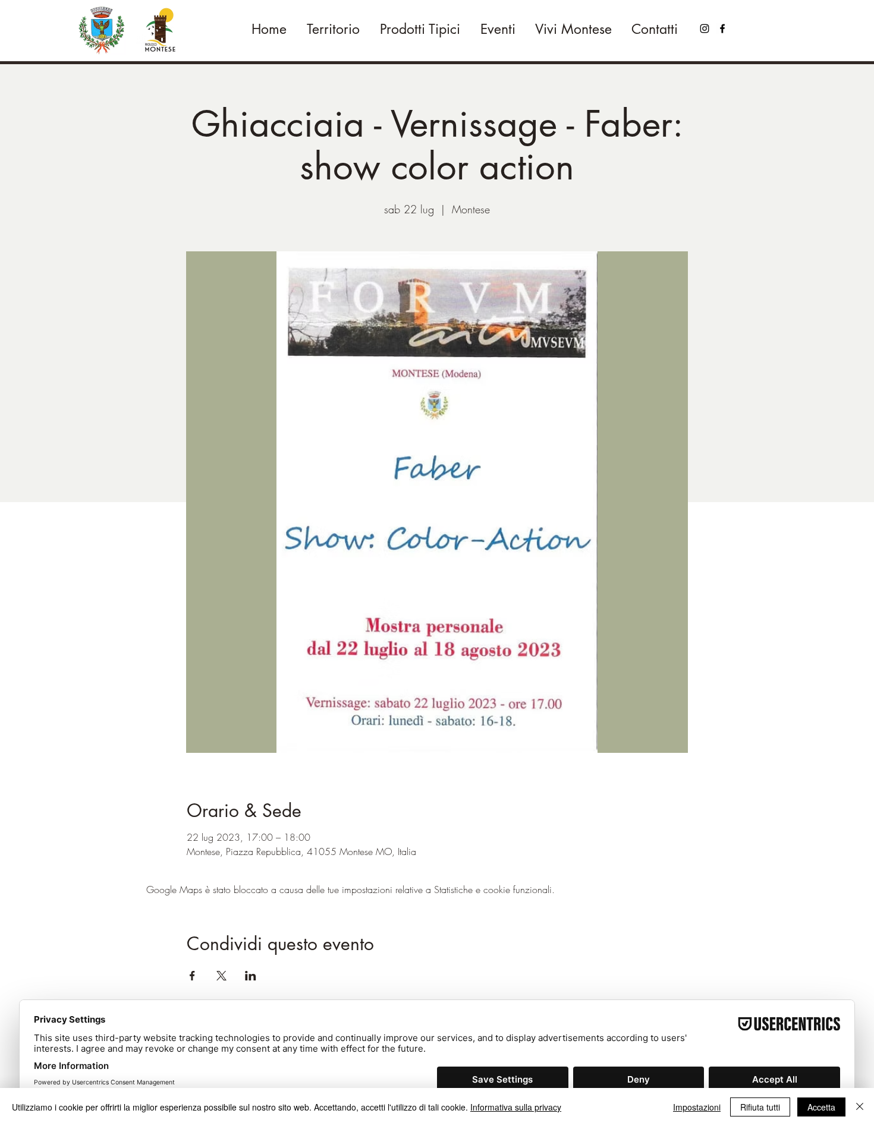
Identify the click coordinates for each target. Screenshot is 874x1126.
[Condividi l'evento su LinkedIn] (250, 975)
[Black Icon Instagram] (704, 28)
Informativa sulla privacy (515, 1107)
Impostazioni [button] (697, 1107)
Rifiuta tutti (760, 1107)
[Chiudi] (860, 1106)
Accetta (821, 1107)
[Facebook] (722, 28)
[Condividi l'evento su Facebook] (192, 975)
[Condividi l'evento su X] (221, 975)
